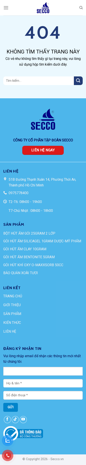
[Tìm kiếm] (81, 8)
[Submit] (78, 80)
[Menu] (6, 7)
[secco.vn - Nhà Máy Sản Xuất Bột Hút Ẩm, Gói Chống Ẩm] (43, 7)
